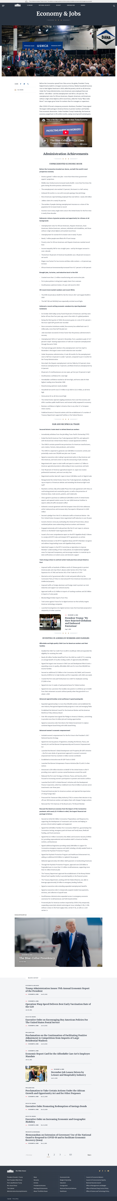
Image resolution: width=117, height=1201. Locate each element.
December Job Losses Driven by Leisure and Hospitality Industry (68, 1073)
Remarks (36, 1180)
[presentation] (50, 622)
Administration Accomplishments (17, 1191)
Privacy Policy (16, 1198)
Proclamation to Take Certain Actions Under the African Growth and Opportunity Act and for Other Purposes (55, 1092)
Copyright (9, 1198)
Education (63, 1183)
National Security (44, 5)
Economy (30, 5)
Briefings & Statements (41, 1188)
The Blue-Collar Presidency (37, 958)
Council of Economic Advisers (94, 1177)
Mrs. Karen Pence (12, 1185)
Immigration (71, 5)
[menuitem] (20, 84)
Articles (36, 1183)
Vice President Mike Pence (14, 1180)
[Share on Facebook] (20, 84)
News (35, 1177)
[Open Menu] (3, 5)
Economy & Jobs (73, 615)
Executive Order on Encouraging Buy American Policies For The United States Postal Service (57, 1021)
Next (89, 1155)
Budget (58, 5)
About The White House (41, 1191)
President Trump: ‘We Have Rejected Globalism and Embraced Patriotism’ (78, 622)
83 (70, 1154)
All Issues (20, 90)
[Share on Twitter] (24, 84)
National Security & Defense (68, 1188)
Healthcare (63, 1191)
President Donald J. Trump (15, 1177)
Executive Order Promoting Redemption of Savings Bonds (56, 1106)
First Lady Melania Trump (14, 1183)
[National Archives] (27, 1)
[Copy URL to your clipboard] (27, 84)
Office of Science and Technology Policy (97, 1191)
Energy (83, 5)
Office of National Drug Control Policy (97, 1188)
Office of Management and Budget (96, 1185)
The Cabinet (10, 1188)
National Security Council (93, 1183)
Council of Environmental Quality (96, 1180)
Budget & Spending (65, 1180)
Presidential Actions (40, 1185)
